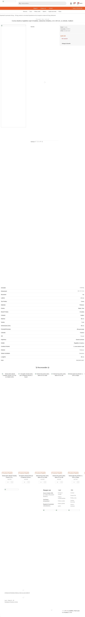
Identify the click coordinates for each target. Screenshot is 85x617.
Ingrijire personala (52, 11)
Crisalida (65, 27)
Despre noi (43, 8)
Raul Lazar (76, 610)
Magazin (35, 8)
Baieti (79, 308)
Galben (82, 315)
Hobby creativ (37, 11)
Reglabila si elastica (79, 343)
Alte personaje (80, 329)
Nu (83, 294)
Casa (30, 11)
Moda (60, 11)
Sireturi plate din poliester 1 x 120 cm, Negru (75, 476)
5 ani (83, 322)
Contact (51, 8)
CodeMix (71, 610)
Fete (83, 308)
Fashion (82, 332)
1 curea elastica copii (78, 346)
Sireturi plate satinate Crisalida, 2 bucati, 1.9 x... (9, 476)
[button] (12, 482)
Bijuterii (44, 11)
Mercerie (25, 11)
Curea (82, 301)
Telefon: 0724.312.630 (77, 8)
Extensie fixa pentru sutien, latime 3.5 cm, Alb (59, 476)
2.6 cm (82, 298)
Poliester (82, 305)
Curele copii (47, 19)
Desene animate (80, 339)
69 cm (82, 318)
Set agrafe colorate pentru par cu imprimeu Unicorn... (26, 476)
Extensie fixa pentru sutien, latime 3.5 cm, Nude (42, 476)
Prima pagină (38, 19)
